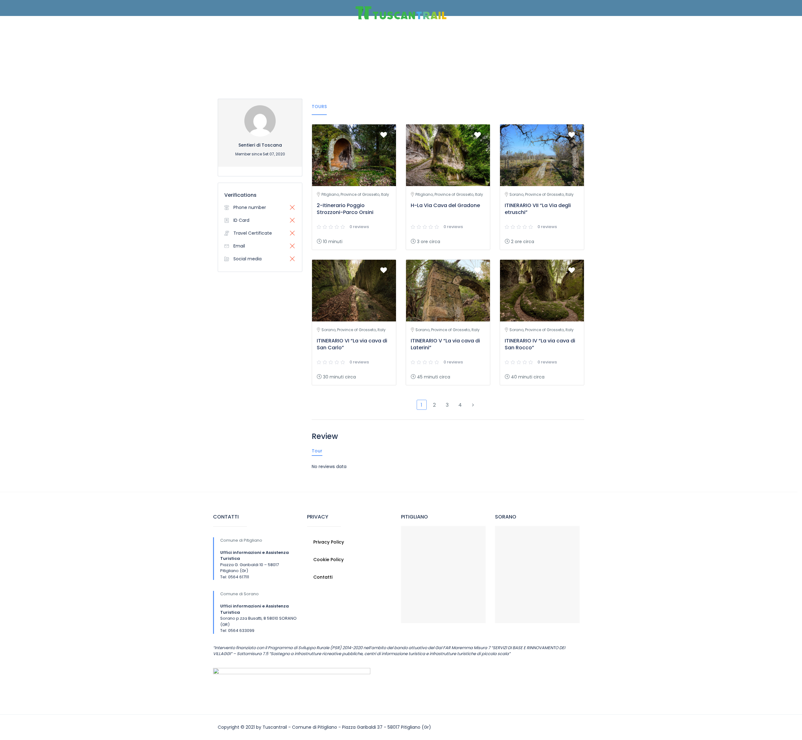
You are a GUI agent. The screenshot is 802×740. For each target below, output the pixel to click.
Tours (319, 106)
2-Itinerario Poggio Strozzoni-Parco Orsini (345, 209)
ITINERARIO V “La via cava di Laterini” (445, 344)
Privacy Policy (328, 542)
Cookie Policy (328, 559)
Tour (317, 451)
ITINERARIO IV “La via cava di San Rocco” (540, 344)
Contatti (322, 577)
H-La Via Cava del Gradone (445, 205)
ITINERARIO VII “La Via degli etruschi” (538, 209)
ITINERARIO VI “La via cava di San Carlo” (352, 344)
